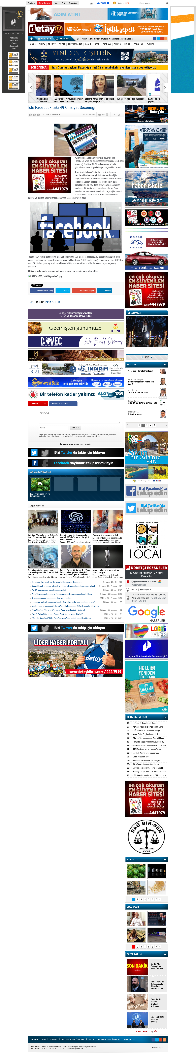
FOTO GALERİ (132, 859)
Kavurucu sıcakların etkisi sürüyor (143, 760)
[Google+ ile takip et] (162, 38)
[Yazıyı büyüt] (120, 115)
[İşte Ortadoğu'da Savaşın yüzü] (136, 887)
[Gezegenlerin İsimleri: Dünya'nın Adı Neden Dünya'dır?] (157, 871)
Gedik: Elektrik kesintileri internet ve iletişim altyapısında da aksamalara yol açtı (63, 586)
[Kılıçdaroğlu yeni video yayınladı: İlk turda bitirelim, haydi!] (157, 918)
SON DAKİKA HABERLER (137, 717)
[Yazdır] (107, 115)
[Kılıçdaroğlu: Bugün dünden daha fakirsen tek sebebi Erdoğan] (136, 918)
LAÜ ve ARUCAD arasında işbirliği (143, 730)
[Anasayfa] (32, 38)
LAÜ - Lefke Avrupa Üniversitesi (109, 1039)
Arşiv (63, 3)
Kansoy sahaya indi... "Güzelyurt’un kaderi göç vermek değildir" (146, 773)
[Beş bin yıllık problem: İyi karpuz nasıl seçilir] (136, 871)
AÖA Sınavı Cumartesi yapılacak (112, 99)
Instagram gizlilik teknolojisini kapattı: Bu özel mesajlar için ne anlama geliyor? (63, 602)
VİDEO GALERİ (133, 907)
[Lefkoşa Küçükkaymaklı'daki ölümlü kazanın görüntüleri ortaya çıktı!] (157, 935)
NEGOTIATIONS (129, 1039)
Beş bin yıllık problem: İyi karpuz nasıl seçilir (40, 495)
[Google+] (38, 115)
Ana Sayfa (31, 3)
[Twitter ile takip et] (158, 38)
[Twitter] (34, 115)
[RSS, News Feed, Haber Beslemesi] (165, 38)
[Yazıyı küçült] (113, 115)
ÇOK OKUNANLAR (134, 954)
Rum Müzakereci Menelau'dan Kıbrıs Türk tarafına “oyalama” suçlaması (146, 747)
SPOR (44, 1039)
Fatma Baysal (142, 394)
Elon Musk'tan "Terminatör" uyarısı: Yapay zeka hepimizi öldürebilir (59, 610)
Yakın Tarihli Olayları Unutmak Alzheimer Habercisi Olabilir (146, 736)
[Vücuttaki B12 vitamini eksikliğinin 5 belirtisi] (157, 887)
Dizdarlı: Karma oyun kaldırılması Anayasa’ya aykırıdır (81, 100)
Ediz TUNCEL (135, 405)
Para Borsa (54, 1039)
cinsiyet (48, 302)
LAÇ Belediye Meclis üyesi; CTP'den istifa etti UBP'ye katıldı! (146, 777)
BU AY (138, 1031)
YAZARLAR (131, 364)
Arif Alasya (139, 383)
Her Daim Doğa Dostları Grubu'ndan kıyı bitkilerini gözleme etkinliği (111, 39)
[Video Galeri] (63, 38)
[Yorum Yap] (99, 115)
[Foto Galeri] (45, 38)
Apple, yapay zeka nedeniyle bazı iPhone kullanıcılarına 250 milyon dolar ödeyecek (65, 606)
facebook (56, 302)
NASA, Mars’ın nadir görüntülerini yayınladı (49, 590)
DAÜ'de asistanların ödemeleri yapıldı (143, 100)
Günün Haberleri (44, 3)
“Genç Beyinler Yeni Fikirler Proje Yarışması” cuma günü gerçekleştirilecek (61, 618)
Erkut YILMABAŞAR (141, 373)
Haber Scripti (157, 1048)
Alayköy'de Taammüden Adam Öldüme (145, 738)
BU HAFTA (147, 1031)
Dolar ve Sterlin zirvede (139, 757)
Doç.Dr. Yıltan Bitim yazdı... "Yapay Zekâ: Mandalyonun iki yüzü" (57, 614)
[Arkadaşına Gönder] (103, 115)
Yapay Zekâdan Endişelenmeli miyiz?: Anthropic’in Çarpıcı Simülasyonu (75, 573)
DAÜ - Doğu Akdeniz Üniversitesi (73, 1039)
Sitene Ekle (73, 3)
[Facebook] (30, 115)
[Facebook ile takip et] (154, 38)
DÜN (155, 1031)
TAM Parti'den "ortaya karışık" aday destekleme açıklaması (50, 100)
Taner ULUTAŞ (140, 416)
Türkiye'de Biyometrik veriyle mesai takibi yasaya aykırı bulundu (57, 582)
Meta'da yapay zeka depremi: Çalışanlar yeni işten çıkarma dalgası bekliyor (62, 594)
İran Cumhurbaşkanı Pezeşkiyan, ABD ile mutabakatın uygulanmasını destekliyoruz (104, 67)
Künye (56, 3)
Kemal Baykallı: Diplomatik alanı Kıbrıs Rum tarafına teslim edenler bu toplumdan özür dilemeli (158, 985)
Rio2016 (91, 1039)
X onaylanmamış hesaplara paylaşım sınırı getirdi (51, 598)
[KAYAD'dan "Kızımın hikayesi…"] (136, 935)
